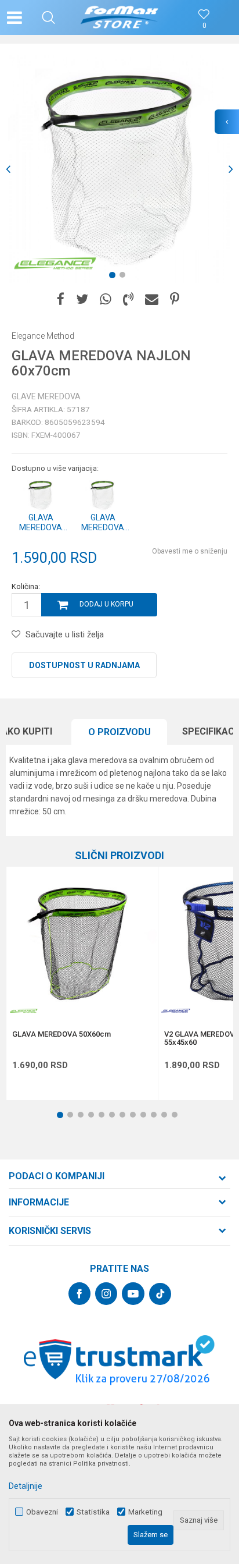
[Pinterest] (174, 299)
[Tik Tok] (160, 1294)
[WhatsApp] (105, 299)
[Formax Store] (120, 17)
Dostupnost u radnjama (84, 665)
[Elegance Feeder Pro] (175, 1011)
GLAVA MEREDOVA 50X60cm (61, 1034)
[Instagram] (106, 1293)
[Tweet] (82, 299)
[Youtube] (133, 1293)
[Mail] (151, 299)
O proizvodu (119, 731)
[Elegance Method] (55, 263)
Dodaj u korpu (106, 604)
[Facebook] (60, 299)
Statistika (93, 1512)
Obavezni (42, 1512)
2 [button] (124, 277)
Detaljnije (25, 1486)
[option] (119, 169)
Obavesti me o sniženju (189, 551)
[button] (48, 17)
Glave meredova (46, 396)
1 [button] (114, 277)
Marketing (145, 1512)
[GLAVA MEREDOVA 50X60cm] (82, 943)
